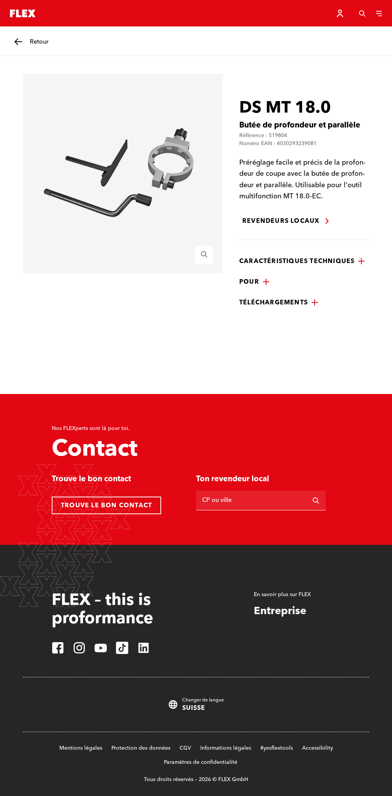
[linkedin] (143, 648)
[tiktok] (122, 648)
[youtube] (100, 648)
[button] (302, 261)
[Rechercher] (316, 500)
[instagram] (79, 648)
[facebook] (58, 648)
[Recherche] (362, 13)
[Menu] (379, 13)
